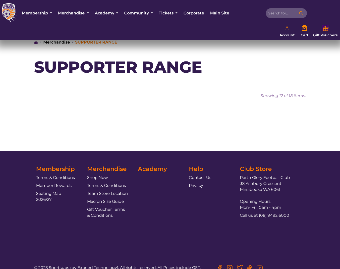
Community (137, 13)
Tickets (166, 13)
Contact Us (200, 177)
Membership (35, 13)
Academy (105, 13)
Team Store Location (107, 193)
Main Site (219, 13)
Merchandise (72, 13)
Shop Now (97, 177)
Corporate (193, 13)
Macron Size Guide (105, 201)
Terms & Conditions (55, 177)
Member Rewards (54, 185)
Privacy (196, 185)
